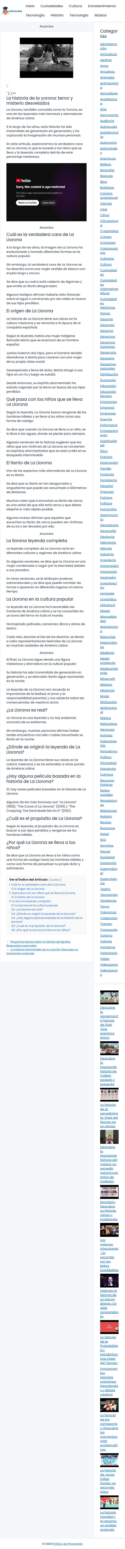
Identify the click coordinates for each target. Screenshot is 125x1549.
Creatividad (109, 231)
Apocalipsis (109, 93)
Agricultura (108, 54)
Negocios (107, 729)
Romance (107, 828)
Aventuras (108, 158)
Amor (104, 66)
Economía (108, 380)
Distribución (109, 374)
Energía (106, 419)
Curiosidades (52, 6)
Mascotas (108, 637)
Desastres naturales (108, 366)
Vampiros (107, 947)
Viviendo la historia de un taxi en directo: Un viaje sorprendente (109, 1304)
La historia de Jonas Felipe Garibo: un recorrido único (108, 1481)
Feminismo (108, 480)
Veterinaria (108, 953)
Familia (105, 468)
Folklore (106, 503)
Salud (104, 834)
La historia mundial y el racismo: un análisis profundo (108, 1521)
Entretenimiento (102, 6)
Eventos (106, 457)
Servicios (107, 845)
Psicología (108, 769)
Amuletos (107, 71)
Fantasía (107, 474)
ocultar (55, 880)
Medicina (107, 653)
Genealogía (109, 525)
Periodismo (108, 751)
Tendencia (108, 901)
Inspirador (108, 577)
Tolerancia (108, 912)
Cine (103, 209)
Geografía (108, 531)
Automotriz (108, 142)
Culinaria (107, 258)
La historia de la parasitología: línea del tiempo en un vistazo (109, 1115)
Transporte (108, 930)
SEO (103, 840)
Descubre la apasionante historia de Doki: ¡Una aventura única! (109, 1022)
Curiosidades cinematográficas (109, 286)
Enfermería (109, 425)
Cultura (75, 6)
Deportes (107, 325)
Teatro (105, 889)
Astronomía (109, 115)
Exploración (109, 463)
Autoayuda (108, 127)
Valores (106, 941)
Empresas (108, 413)
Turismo (106, 935)
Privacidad (108, 763)
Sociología (108, 863)
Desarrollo (108, 352)
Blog (103, 182)
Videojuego (109, 964)
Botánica (107, 187)
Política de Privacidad (67, 1544)
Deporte (106, 319)
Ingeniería (108, 560)
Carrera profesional (109, 195)
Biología (106, 176)
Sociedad (107, 857)
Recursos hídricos (107, 782)
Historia (57, 15)
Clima (104, 215)
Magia (105, 611)
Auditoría (107, 121)
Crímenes (108, 243)
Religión (106, 816)
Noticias (106, 735)
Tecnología (35, 15)
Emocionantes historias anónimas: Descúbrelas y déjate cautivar (109, 1382)
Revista (105, 822)
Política (105, 757)
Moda (104, 696)
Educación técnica (108, 394)
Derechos (107, 336)
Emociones (108, 402)
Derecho (106, 331)
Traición (106, 924)
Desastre (107, 358)
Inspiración (108, 572)
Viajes (104, 959)
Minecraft (107, 679)
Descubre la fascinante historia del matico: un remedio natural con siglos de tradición (109, 1164)
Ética (104, 451)
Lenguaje (107, 593)
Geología (107, 537)
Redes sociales (106, 792)
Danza (105, 313)
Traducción (108, 918)
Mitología (107, 690)
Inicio (30, 6)
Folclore (106, 497)
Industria (107, 554)
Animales (107, 77)
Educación (108, 386)
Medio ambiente (107, 660)
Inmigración (109, 566)
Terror (104, 906)
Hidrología (108, 542)
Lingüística (108, 599)
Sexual (105, 851)
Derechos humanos (107, 344)
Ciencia (106, 203)
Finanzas (107, 492)
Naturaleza (108, 724)
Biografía (107, 170)
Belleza (105, 164)
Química (106, 774)
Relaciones (108, 811)
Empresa (107, 407)
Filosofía (106, 486)
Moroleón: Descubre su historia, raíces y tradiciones (109, 1210)
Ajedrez (106, 60)
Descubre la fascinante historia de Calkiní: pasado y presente (108, 1071)
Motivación (108, 702)
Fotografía (108, 509)
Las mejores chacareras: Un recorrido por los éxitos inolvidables (109, 1255)
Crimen (106, 237)
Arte (103, 109)
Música (101, 15)
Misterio (106, 684)
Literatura (107, 605)
